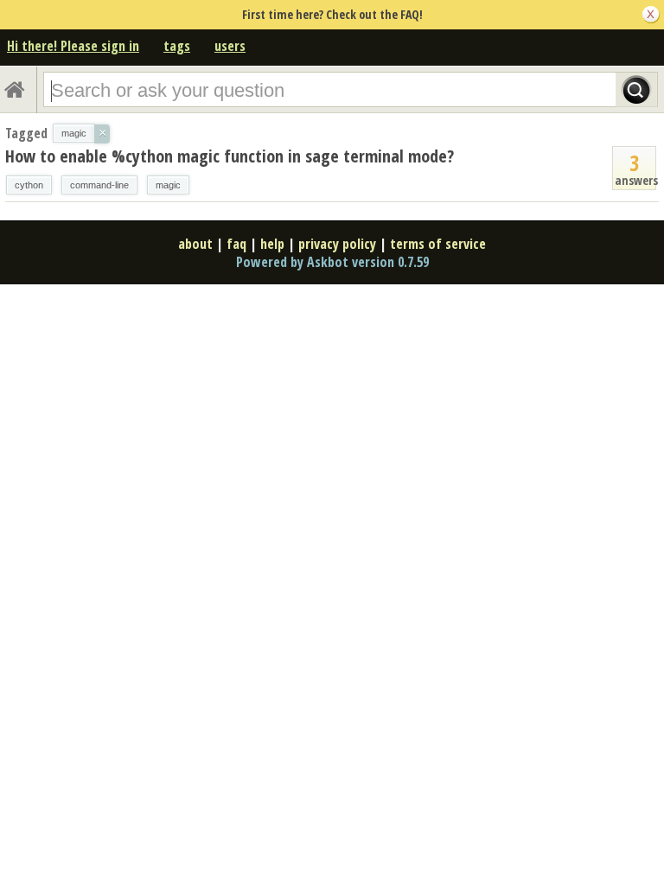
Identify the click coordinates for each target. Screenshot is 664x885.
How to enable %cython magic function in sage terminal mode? (229, 156)
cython (29, 185)
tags (176, 45)
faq (236, 243)
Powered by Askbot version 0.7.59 (332, 261)
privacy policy (337, 243)
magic (168, 185)
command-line (99, 185)
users (230, 45)
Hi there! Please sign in (73, 45)
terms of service (438, 243)
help (272, 243)
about (195, 243)
